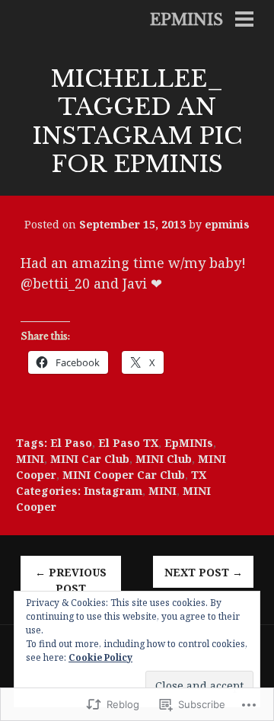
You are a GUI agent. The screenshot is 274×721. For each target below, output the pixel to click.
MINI (30, 458)
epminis (186, 20)
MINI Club (163, 458)
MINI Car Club (89, 458)
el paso (71, 442)
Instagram (113, 490)
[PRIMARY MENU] (244, 20)
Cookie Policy (100, 657)
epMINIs (188, 442)
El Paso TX (128, 442)
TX (198, 474)
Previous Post (71, 580)
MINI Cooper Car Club (123, 474)
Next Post (203, 572)
